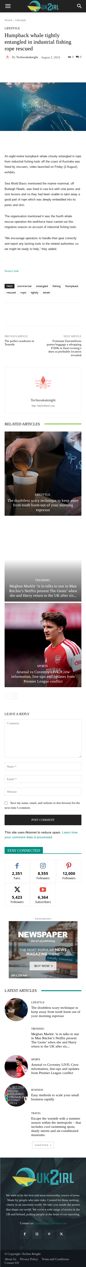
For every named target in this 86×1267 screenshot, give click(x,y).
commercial (24, 286)
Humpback (71, 286)
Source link (12, 271)
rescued (11, 292)
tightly (34, 292)
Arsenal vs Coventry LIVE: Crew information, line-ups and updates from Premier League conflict (43, 677)
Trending (42, 580)
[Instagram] (36, 1234)
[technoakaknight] (8, 57)
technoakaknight (27, 57)
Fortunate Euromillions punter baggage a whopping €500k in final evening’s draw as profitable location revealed (64, 348)
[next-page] (15, 696)
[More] (66, 71)
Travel (36, 1113)
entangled (42, 286)
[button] (7, 6)
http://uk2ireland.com (43, 405)
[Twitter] (61, 1234)
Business (37, 1090)
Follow (43, 863)
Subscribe (43, 887)
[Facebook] (24, 1234)
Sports (42, 666)
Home (8, 20)
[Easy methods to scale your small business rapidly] (16, 1095)
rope (23, 292)
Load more (41, 1145)
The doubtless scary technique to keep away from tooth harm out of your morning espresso (43, 505)
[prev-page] (7, 696)
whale (46, 292)
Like (17, 863)
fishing (57, 286)
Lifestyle (20, 20)
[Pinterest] (49, 1234)
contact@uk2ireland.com (50, 1223)
